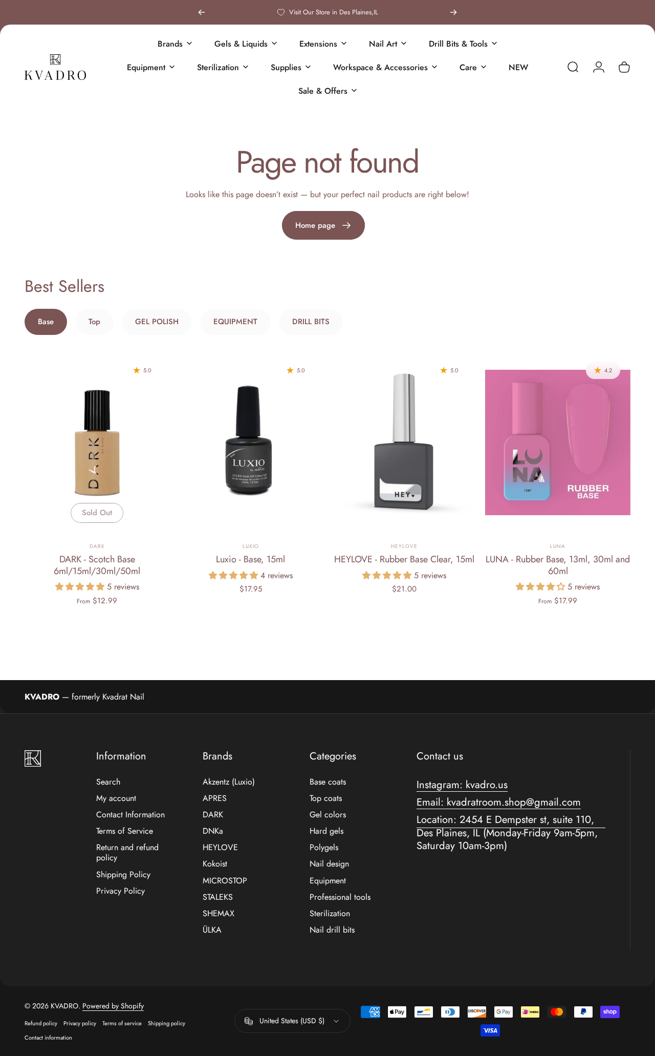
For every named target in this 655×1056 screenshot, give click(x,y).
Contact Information (130, 815)
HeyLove (404, 546)
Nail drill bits (332, 930)
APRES (215, 798)
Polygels (324, 847)
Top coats (326, 798)
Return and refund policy (127, 852)
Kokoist (215, 864)
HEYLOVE (220, 847)
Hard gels (326, 831)
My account (116, 798)
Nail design (329, 864)
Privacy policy (79, 1023)
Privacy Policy (120, 891)
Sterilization (330, 914)
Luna (557, 546)
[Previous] (201, 12)
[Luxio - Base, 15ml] (250, 442)
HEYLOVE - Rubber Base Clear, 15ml (404, 559)
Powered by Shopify (113, 1006)
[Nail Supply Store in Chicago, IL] (55, 67)
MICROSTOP (225, 881)
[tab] (46, 322)
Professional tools (340, 897)
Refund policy (41, 1023)
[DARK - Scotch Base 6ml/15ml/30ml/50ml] (97, 442)
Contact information (48, 1037)
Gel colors (328, 815)
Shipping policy (166, 1023)
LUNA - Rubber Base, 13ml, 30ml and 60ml (558, 565)
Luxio (251, 546)
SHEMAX (218, 914)
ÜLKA (212, 930)
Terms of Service (124, 831)
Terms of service (122, 1023)
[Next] (453, 12)
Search (108, 782)
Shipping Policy (123, 875)
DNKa (213, 831)
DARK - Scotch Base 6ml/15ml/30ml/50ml (97, 565)
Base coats (328, 782)
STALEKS (218, 897)
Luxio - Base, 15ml (250, 559)
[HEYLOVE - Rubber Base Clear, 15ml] (404, 442)
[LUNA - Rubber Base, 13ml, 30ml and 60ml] (557, 442)
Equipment (328, 881)
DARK (97, 546)
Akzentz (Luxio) (229, 782)
